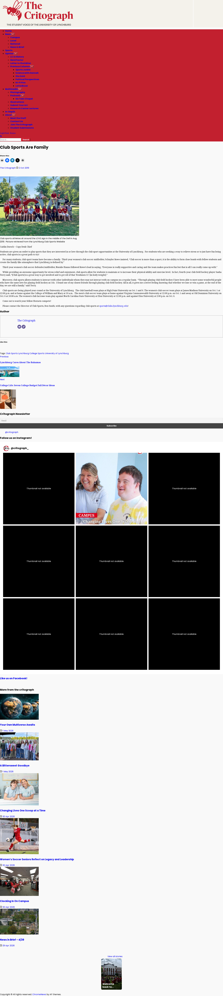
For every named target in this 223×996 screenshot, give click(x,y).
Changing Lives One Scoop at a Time (22, 810)
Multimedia (11, 89)
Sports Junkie (22, 69)
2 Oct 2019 (24, 167)
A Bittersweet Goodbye (14, 765)
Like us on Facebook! (13, 678)
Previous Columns (20, 66)
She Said (20, 76)
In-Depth (10, 111)
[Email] (19, 327)
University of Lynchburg (57, 353)
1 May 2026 (8, 730)
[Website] (24, 327)
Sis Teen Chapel (24, 98)
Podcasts (15, 95)
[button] (38, 488)
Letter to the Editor (20, 63)
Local (13, 40)
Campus (15, 37)
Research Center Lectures (24, 108)
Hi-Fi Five (20, 82)
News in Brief (17, 47)
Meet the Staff (18, 118)
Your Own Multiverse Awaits (17, 725)
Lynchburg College (27, 353)
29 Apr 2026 (9, 945)
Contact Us (16, 121)
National (15, 43)
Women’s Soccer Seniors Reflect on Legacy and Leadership (37, 859)
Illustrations (17, 102)
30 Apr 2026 (9, 816)
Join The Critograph (21, 124)
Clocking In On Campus (15, 901)
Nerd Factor (16, 60)
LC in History (17, 56)
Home (8, 30)
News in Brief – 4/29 (12, 939)
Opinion (9, 53)
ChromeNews (39, 994)
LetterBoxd (21, 85)
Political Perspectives (27, 79)
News (8, 34)
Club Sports (12, 353)
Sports (8, 50)
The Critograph (8, 167)
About (8, 114)
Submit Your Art (19, 105)
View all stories (114, 956)
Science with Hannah (27, 72)
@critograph (11, 432)
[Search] (1, 136)
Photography (17, 92)
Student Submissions (22, 127)
